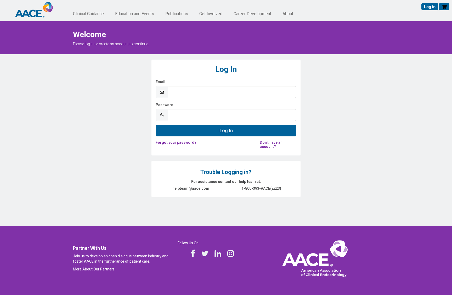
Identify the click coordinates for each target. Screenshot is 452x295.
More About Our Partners (94, 269)
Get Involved (210, 13)
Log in (430, 6)
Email (160, 82)
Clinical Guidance (88, 13)
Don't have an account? (271, 144)
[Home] (34, 10)
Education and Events (134, 13)
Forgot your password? (176, 142)
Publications (176, 13)
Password (164, 105)
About (287, 13)
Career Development (252, 13)
